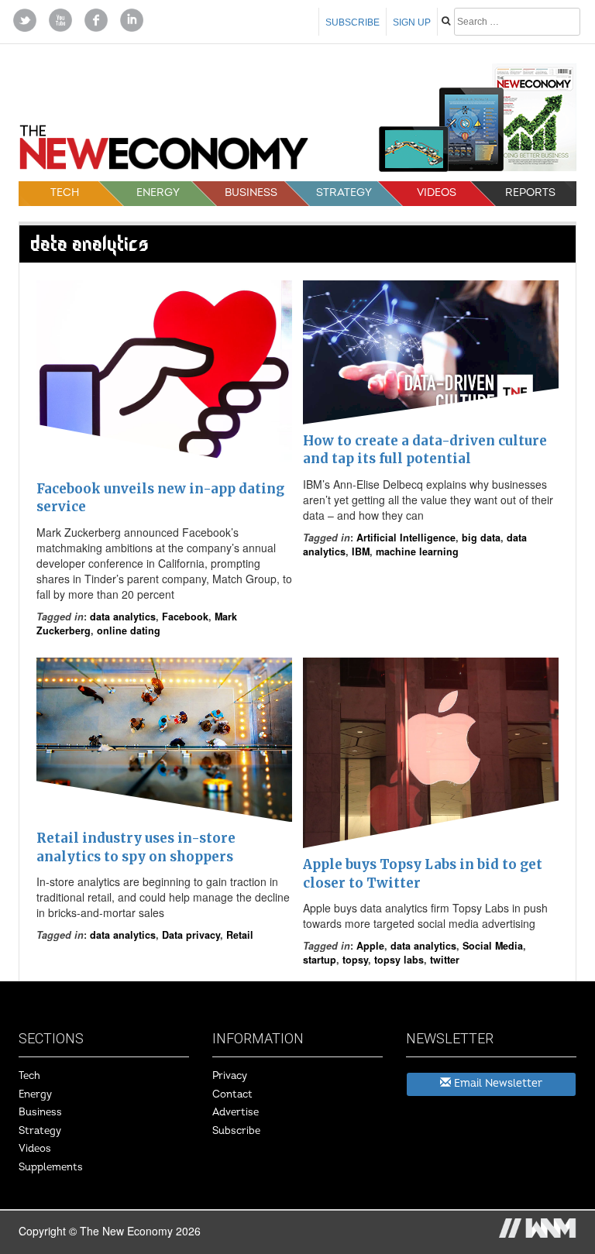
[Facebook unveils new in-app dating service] (164, 376)
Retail (239, 935)
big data (481, 538)
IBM (361, 551)
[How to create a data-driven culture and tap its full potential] (431, 352)
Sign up (412, 22)
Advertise (235, 1112)
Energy (158, 192)
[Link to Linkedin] (131, 18)
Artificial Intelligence (406, 538)
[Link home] (164, 152)
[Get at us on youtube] (60, 18)
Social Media (493, 946)
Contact (232, 1094)
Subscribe (352, 22)
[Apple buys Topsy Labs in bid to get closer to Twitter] (431, 753)
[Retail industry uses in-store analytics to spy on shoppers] (164, 740)
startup (319, 960)
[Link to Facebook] (96, 18)
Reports (530, 192)
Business (251, 192)
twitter (444, 960)
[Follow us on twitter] (24, 18)
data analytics (123, 617)
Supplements (51, 1167)
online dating (128, 630)
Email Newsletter (496, 1083)
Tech (64, 192)
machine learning (417, 551)
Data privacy (191, 935)
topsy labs (399, 960)
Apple (370, 946)
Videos (436, 192)
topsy (355, 960)
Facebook (185, 617)
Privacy (229, 1076)
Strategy (344, 192)
